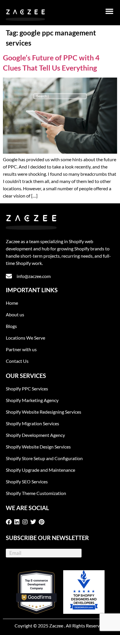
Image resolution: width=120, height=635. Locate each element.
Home (12, 303)
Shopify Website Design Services (38, 446)
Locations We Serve (25, 337)
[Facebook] (10, 522)
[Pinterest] (42, 522)
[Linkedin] (18, 522)
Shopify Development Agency (35, 435)
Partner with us (21, 349)
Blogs (11, 326)
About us (15, 314)
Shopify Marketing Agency (32, 400)
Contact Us (17, 361)
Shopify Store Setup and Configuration (44, 458)
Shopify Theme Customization (36, 493)
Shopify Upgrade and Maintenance (40, 470)
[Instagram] (26, 522)
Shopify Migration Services (32, 423)
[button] (109, 11)
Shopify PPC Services (27, 388)
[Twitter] (34, 522)
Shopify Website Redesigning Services (43, 412)
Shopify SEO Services (27, 481)
